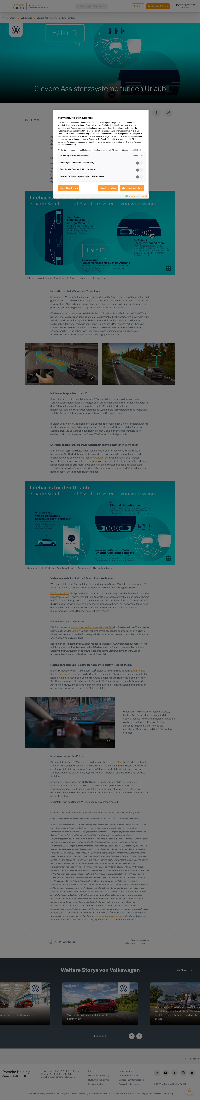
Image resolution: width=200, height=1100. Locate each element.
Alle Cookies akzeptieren (132, 188)
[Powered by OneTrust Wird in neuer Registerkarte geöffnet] (136, 197)
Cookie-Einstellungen (68, 188)
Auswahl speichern (108, 188)
